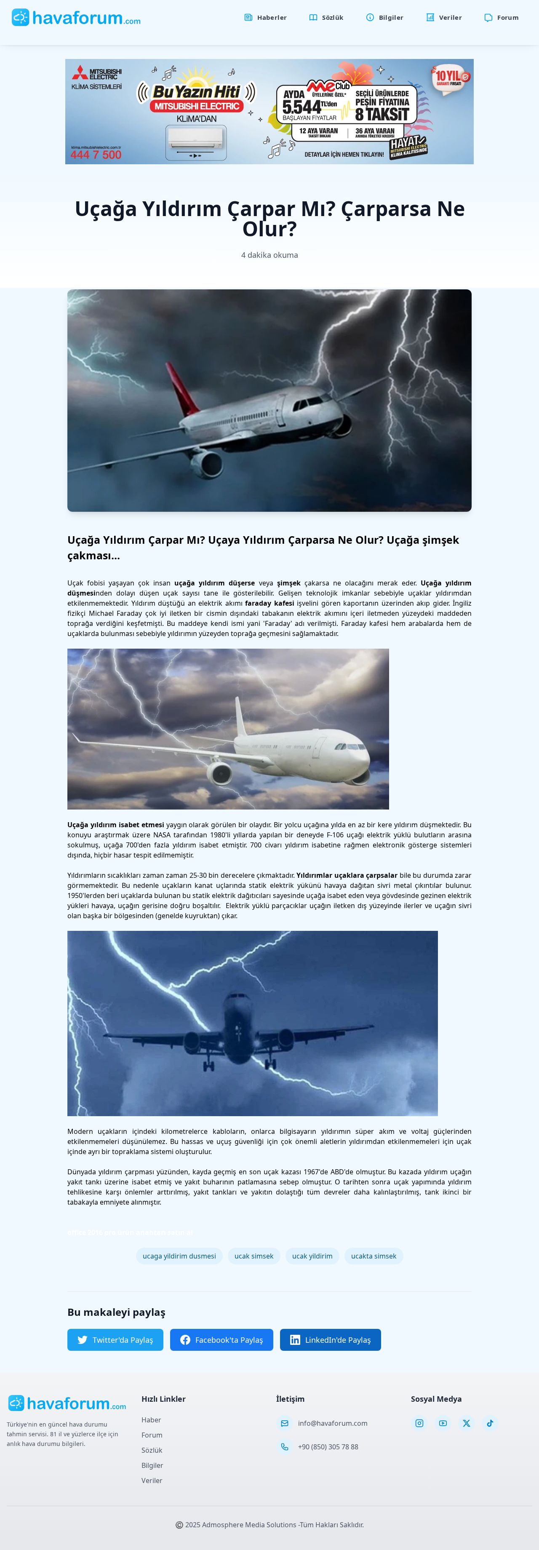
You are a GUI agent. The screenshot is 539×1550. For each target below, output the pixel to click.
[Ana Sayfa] (76, 17)
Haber (151, 1419)
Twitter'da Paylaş (123, 1340)
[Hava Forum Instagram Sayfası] (419, 1423)
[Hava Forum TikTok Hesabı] (490, 1423)
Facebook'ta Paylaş (229, 1340)
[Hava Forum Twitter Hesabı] (466, 1423)
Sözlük (152, 1450)
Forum (152, 1435)
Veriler (152, 1480)
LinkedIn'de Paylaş (338, 1340)
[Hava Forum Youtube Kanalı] (443, 1423)
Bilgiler (152, 1465)
